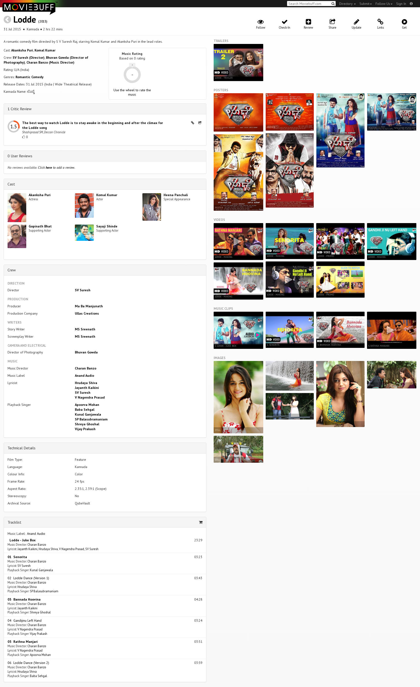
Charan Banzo (85, 368)
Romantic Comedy (30, 77)
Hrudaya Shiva (86, 383)
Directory (346, 3)
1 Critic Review (20, 108)
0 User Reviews (20, 155)
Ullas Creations (87, 313)
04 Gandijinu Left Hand (25, 620)
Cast (11, 184)
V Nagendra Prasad (90, 397)
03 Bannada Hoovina (24, 599)
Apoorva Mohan (87, 404)
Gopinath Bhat (40, 226)
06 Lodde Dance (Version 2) (28, 663)
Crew (12, 270)
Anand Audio (84, 375)
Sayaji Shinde (106, 226)
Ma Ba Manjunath (89, 306)
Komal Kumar (45, 50)
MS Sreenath (85, 329)
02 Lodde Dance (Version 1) (28, 578)
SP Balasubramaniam (91, 419)
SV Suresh (82, 290)
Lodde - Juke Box (21, 540)
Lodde (24, 19)
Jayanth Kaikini (87, 387)
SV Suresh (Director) (28, 57)
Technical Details (21, 447)
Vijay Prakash (85, 429)
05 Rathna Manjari (23, 641)
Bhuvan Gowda (86, 352)
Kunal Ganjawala (88, 414)
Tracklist (14, 522)
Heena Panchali (176, 195)
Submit (364, 3)
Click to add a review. (56, 167)
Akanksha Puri (22, 50)
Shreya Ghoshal (87, 424)
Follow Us (383, 3)
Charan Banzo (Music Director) (50, 62)
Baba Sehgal (84, 409)
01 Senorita (17, 557)
